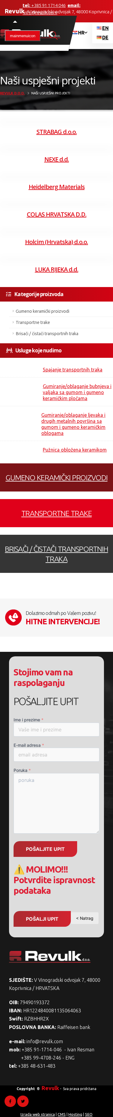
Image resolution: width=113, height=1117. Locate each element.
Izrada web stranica (37, 1114)
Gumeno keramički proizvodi (42, 311)
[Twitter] (23, 1101)
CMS (62, 1114)
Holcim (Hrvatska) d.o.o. (56, 242)
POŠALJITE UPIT (45, 849)
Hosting (75, 1114)
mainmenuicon (22, 36)
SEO (89, 1114)
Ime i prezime (28, 719)
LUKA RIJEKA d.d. (56, 269)
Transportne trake (33, 322)
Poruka (22, 770)
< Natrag (84, 918)
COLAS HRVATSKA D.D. (56, 214)
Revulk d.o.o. (12, 93)
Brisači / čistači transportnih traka (47, 333)
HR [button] (81, 32)
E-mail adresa (29, 745)
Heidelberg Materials (57, 187)
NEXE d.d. (56, 159)
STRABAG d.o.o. (56, 132)
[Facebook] (10, 1101)
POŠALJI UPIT (42, 919)
